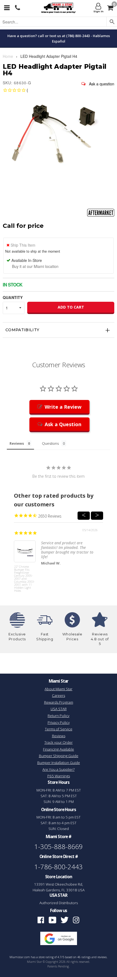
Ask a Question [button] (63, 424)
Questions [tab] (50, 443)
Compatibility (22, 329)
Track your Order (58, 742)
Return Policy (58, 715)
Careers (58, 695)
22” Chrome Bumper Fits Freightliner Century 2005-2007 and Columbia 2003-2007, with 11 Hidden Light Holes (24, 575)
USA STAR (59, 708)
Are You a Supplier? (58, 769)
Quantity (13, 297)
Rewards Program (58, 702)
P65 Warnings (58, 775)
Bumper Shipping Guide (58, 755)
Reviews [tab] (17, 443)
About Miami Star (58, 688)
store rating (46, 957)
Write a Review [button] (63, 407)
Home (8, 56)
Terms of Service (58, 729)
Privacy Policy (59, 722)
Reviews (58, 735)
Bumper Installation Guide (58, 762)
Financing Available (58, 749)
